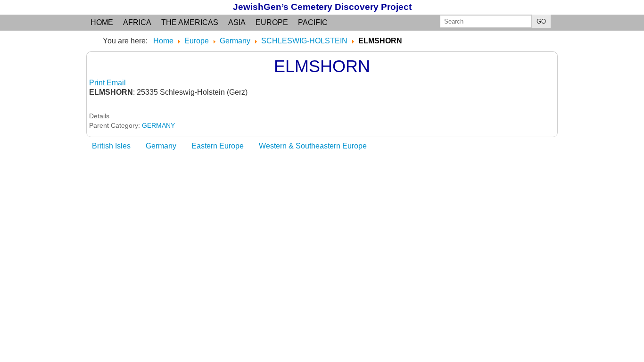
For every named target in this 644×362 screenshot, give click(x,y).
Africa (137, 22)
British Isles (111, 146)
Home (102, 22)
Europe (272, 22)
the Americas (189, 22)
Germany (161, 146)
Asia (237, 22)
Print (98, 83)
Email (116, 83)
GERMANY (158, 125)
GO (541, 21)
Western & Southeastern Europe (313, 146)
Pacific (313, 22)
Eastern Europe (217, 146)
